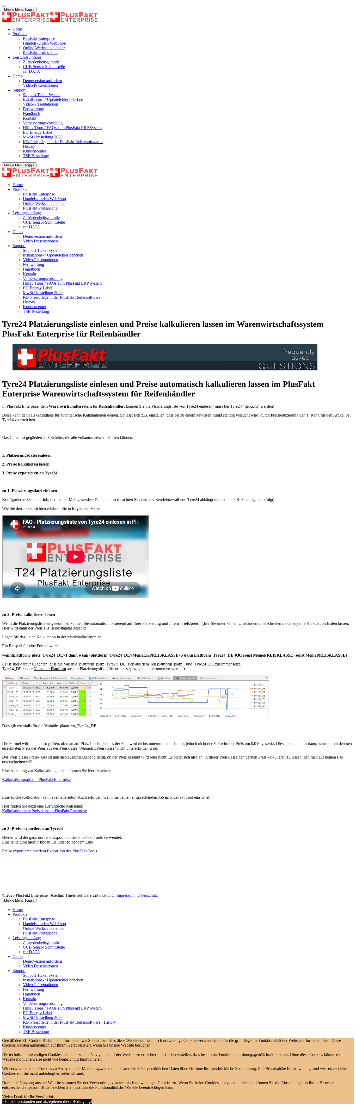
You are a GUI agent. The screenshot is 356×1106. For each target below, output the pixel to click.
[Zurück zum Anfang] (4, 6)
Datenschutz (147, 895)
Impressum (125, 895)
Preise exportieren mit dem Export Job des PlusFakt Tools (49, 851)
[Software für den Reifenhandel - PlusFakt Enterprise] (49, 20)
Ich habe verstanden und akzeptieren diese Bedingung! (47, 1101)
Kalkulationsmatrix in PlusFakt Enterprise (36, 779)
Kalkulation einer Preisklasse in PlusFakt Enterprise (44, 811)
